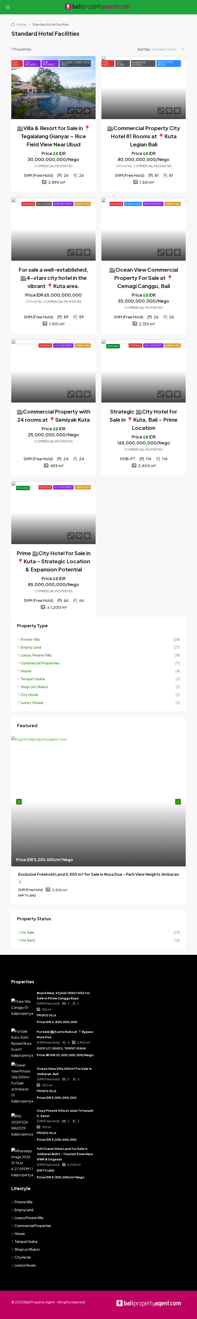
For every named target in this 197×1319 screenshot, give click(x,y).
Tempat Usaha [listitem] (32, 678)
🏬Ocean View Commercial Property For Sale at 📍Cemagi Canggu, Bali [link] (143, 277)
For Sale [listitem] (27, 932)
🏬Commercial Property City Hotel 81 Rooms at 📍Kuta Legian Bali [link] (143, 136)
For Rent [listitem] (27, 940)
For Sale (15, 63)
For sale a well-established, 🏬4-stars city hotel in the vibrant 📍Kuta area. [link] (53, 277)
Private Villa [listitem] (30, 639)
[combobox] (168, 49)
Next (178, 802)
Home (21, 24)
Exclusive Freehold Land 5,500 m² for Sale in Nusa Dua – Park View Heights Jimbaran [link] (98, 874)
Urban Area (82, 203)
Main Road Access (139, 63)
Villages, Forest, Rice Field (75, 63)
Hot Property (31, 63)
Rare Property (49, 63)
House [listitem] (25, 670)
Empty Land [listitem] (30, 647)
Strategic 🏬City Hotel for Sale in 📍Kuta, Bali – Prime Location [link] (144, 419)
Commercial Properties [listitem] (40, 663)
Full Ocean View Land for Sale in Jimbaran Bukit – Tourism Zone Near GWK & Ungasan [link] (65, 1154)
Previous (19, 802)
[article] (98, 820)
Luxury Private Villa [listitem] (35, 655)
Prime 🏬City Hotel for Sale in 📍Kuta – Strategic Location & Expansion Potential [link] (54, 561)
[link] (53, 87)
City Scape (120, 63)
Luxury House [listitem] (31, 702)
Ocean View (133, 203)
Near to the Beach (165, 63)
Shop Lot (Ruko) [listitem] (34, 686)
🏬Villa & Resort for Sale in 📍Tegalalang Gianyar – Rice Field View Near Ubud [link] (53, 136)
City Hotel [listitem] (29, 694)
